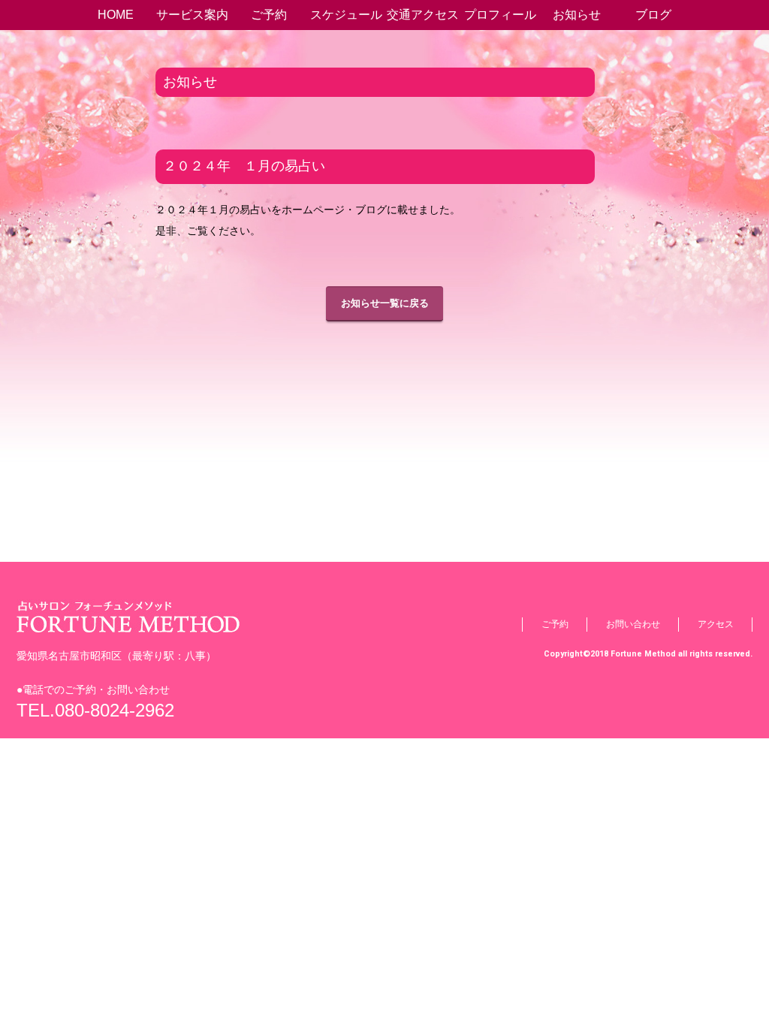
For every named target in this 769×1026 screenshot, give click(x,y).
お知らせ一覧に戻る (385, 303)
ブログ (653, 14)
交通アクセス (423, 14)
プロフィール (500, 14)
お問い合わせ (633, 624)
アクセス (716, 624)
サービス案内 (192, 14)
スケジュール (346, 14)
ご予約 (269, 14)
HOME (116, 14)
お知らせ (577, 14)
